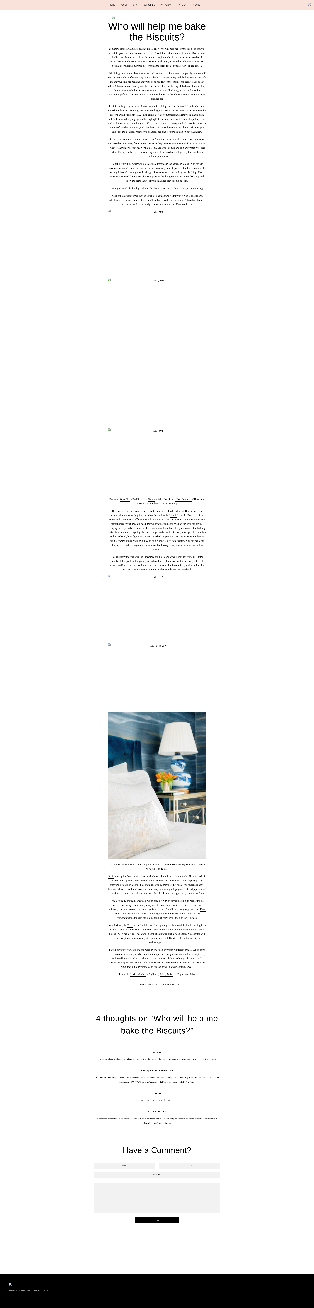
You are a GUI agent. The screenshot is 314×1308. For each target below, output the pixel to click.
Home (112, 5)
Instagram (166, 5)
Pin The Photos (171, 984)
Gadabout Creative (43, 1290)
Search (197, 5)
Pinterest (182, 5)
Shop (135, 5)
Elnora (157, 1093)
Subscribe (149, 5)
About (124, 5)
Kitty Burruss (157, 1111)
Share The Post (148, 984)
